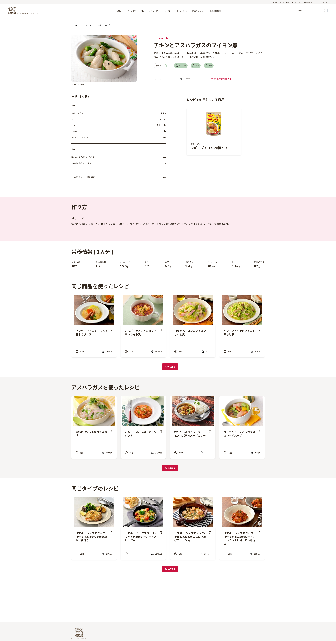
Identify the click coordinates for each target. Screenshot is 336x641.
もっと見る (170, 366)
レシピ (167, 10)
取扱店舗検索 (215, 10)
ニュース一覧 (323, 2)
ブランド (131, 10)
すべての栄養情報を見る (221, 79)
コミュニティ (296, 2)
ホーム (74, 25)
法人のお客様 (284, 2)
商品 (119, 10)
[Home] (23, 11)
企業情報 (274, 2)
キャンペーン (182, 10)
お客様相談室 (307, 2)
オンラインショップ (149, 10)
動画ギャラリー (198, 10)
